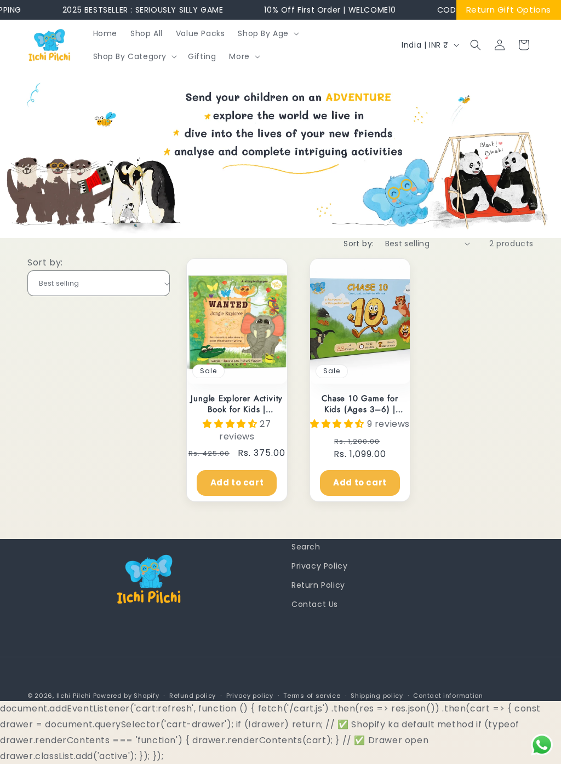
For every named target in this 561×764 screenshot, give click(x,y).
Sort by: (359, 243)
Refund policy (192, 695)
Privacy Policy (319, 565)
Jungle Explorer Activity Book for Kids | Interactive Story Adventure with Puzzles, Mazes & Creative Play (237, 404)
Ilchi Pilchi (73, 695)
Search (305, 546)
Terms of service (311, 695)
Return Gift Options (508, 9)
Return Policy (318, 585)
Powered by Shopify (126, 695)
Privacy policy (249, 695)
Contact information (448, 695)
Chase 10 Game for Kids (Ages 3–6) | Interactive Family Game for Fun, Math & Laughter (360, 404)
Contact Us (314, 604)
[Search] (475, 45)
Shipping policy (377, 695)
